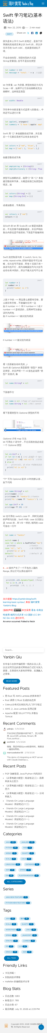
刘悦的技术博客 (12, 977)
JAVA (10, 842)
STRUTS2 (11, 941)
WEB (27, 848)
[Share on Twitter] (28, 33)
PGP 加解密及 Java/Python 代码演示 (23, 774)
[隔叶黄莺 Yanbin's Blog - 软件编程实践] (20, 3)
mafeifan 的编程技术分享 (17, 982)
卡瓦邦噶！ (10, 973)
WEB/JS (10, 853)
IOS (9, 875)
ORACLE (11, 952)
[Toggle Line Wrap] (39, 63)
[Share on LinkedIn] (36, 33)
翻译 (24, 919)
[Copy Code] (28, 63)
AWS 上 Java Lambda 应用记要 (20, 709)
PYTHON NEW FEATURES (17, 903)
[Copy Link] (41, 33)
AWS (9, 870)
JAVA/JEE (27, 842)
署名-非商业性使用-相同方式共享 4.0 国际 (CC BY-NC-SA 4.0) (23, 614)
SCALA (10, 859)
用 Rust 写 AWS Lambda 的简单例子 (23, 696)
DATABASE (32, 864)
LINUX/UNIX (12, 864)
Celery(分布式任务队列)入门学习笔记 (23, 705)
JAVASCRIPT (28, 935)
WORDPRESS (12, 930)
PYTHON (11, 848)
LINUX (25, 859)
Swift (9, 34)
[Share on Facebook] (32, 33)
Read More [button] (11, 681)
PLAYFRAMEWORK (28, 875)
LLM (22, 946)
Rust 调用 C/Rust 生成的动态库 (20, 700)
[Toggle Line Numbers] (34, 63)
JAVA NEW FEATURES (16, 897)
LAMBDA (28, 941)
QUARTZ (27, 853)
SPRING (24, 870)
